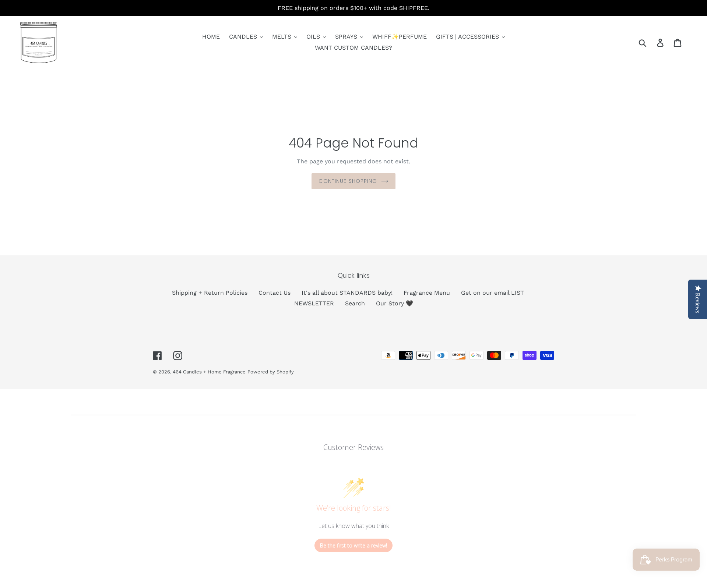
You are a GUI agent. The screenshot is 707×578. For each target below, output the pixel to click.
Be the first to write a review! (353, 545)
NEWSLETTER (314, 303)
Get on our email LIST (492, 292)
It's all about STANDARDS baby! (347, 292)
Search (355, 303)
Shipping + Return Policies (209, 292)
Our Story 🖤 (394, 303)
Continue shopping (348, 181)
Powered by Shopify (270, 372)
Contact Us (274, 292)
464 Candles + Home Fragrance (209, 372)
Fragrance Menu (427, 292)
